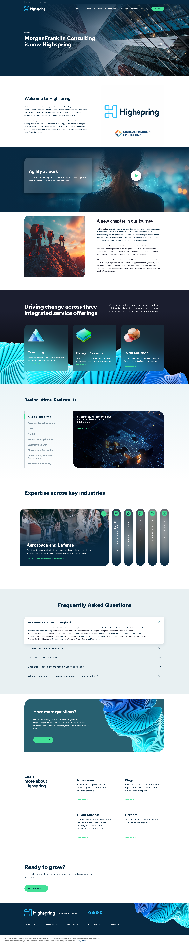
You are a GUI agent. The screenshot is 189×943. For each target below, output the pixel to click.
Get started (158, 9)
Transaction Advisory (87, 633)
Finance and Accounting (37, 633)
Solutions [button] (87, 9)
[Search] (142, 8)
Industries (50, 924)
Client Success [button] (111, 9)
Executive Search (126, 631)
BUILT (70, 109)
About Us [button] (134, 9)
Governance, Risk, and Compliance (61, 633)
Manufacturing (140, 531)
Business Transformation (79, 631)
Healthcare (46, 639)
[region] (94, 939)
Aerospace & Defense (116, 636)
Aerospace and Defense (47, 537)
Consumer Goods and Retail (116, 537)
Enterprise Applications (109, 631)
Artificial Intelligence (60, 631)
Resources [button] (124, 9)
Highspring (32, 2)
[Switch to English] (147, 8)
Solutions (28, 924)
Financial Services (128, 533)
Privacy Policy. (81, 941)
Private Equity (152, 530)
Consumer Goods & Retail (135, 636)
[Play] (136, 176)
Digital (96, 631)
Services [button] (77, 9)
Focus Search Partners (55, 109)
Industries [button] (98, 9)
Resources (92, 924)
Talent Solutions (35, 132)
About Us (71, 924)
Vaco (44, 2)
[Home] (34, 8)
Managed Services (82, 129)
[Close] (185, 939)
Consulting (70, 129)
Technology (164, 528)
